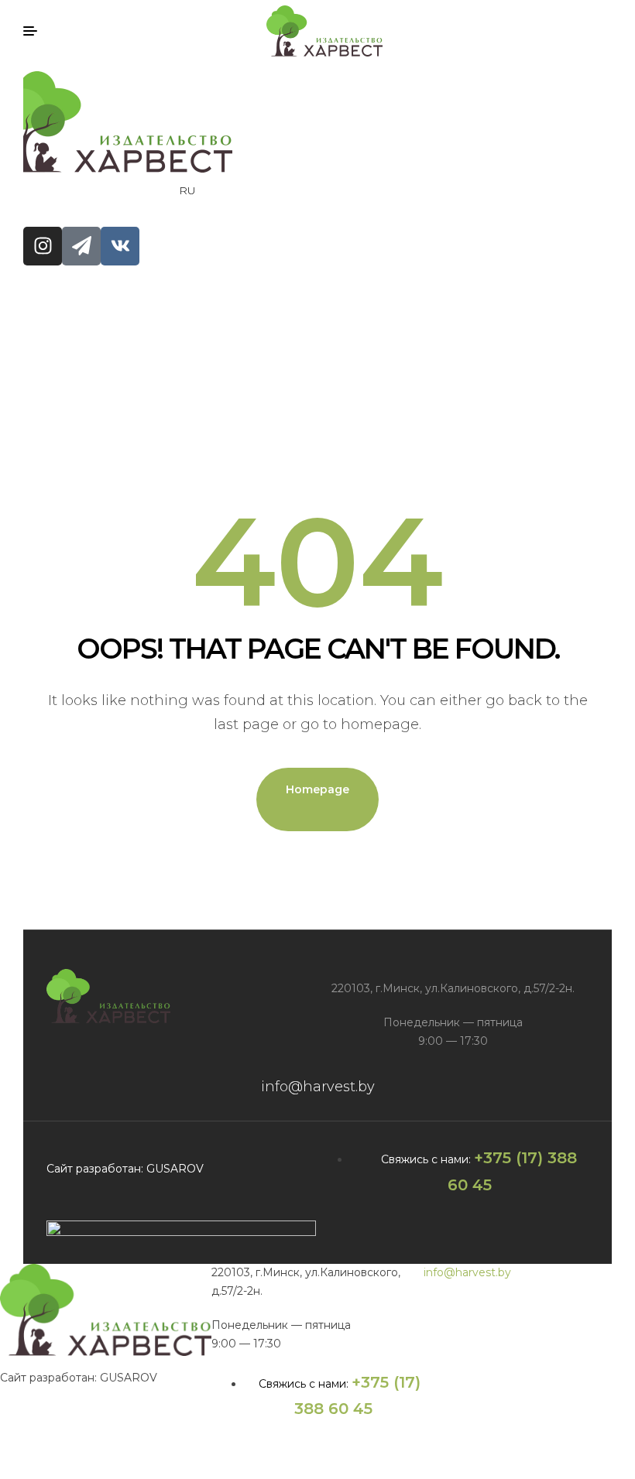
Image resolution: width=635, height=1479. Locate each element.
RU (187, 190)
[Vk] (120, 246)
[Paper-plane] (81, 246)
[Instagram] (42, 246)
